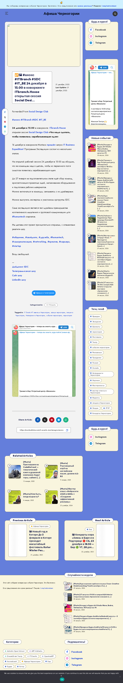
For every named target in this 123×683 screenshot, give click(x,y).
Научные (96, 380)
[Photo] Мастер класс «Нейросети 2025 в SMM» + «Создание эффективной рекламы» (69, 495)
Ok (62, 679)
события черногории (54, 315)
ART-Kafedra (37, 651)
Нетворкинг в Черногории (35, 315)
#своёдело (31, 237)
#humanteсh (56, 237)
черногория (67, 315)
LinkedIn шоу (19, 279)
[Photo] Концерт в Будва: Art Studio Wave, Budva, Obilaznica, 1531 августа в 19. (104, 149)
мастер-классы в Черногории (98, 392)
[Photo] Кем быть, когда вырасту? (32, 495)
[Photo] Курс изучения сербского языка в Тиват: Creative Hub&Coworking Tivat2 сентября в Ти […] (96, 585)
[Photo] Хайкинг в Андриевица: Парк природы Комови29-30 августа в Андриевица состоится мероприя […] (105, 222)
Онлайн (95, 368)
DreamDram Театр (14, 656)
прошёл (51, 144)
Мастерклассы (98, 385)
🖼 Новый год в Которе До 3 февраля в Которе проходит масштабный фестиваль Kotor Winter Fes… (40, 541)
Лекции (95, 408)
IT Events (52, 305)
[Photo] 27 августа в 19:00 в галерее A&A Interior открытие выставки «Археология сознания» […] (105, 287)
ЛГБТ (108, 408)
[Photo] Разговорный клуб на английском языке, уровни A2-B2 (69, 469)
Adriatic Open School (15, 651)
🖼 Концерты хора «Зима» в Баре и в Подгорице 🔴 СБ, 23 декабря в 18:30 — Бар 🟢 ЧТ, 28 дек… (81, 541)
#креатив (53, 241)
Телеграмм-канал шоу (24, 271)
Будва (9, 666)
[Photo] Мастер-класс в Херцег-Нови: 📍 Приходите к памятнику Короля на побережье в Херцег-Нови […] (106, 241)
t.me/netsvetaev (109, 6)
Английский (12, 661)
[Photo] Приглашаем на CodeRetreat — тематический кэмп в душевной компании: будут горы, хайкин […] (31, 470)
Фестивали (96, 337)
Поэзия (95, 363)
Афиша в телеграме (45, 293)
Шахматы (96, 327)
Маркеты (96, 398)
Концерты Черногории (101, 413)
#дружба (44, 237)
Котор (21, 666)
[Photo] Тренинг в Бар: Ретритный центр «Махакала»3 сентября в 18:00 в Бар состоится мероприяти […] (106, 165)
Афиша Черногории (40, 526)
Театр (94, 342)
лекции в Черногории (101, 403)
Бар (90, 529)
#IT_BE (42, 119)
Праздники (96, 358)
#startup (16, 246)
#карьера (64, 241)
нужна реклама (84, 6)
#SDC (35, 119)
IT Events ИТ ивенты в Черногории (37, 312)
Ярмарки (96, 316)
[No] (120, 676)
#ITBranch (26, 119)
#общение (18, 237)
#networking (39, 241)
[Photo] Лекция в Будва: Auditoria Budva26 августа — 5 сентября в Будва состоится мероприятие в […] (105, 258)
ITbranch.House (57, 128)
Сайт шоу (17, 275)
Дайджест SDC (20, 266)
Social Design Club (38, 111)
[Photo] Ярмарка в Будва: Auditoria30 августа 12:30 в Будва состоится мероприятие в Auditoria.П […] (105, 183)
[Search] (115, 13)
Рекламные (97, 352)
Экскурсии (96, 322)
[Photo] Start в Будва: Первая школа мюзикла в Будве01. (105, 273)
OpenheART (49, 656)
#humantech (18, 216)
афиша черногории (58, 312)
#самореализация (21, 241)
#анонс (16, 119)
